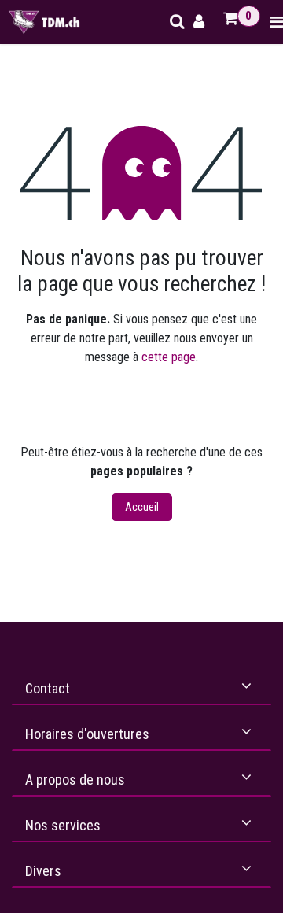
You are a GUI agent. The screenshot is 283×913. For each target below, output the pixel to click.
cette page (169, 356)
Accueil (142, 507)
